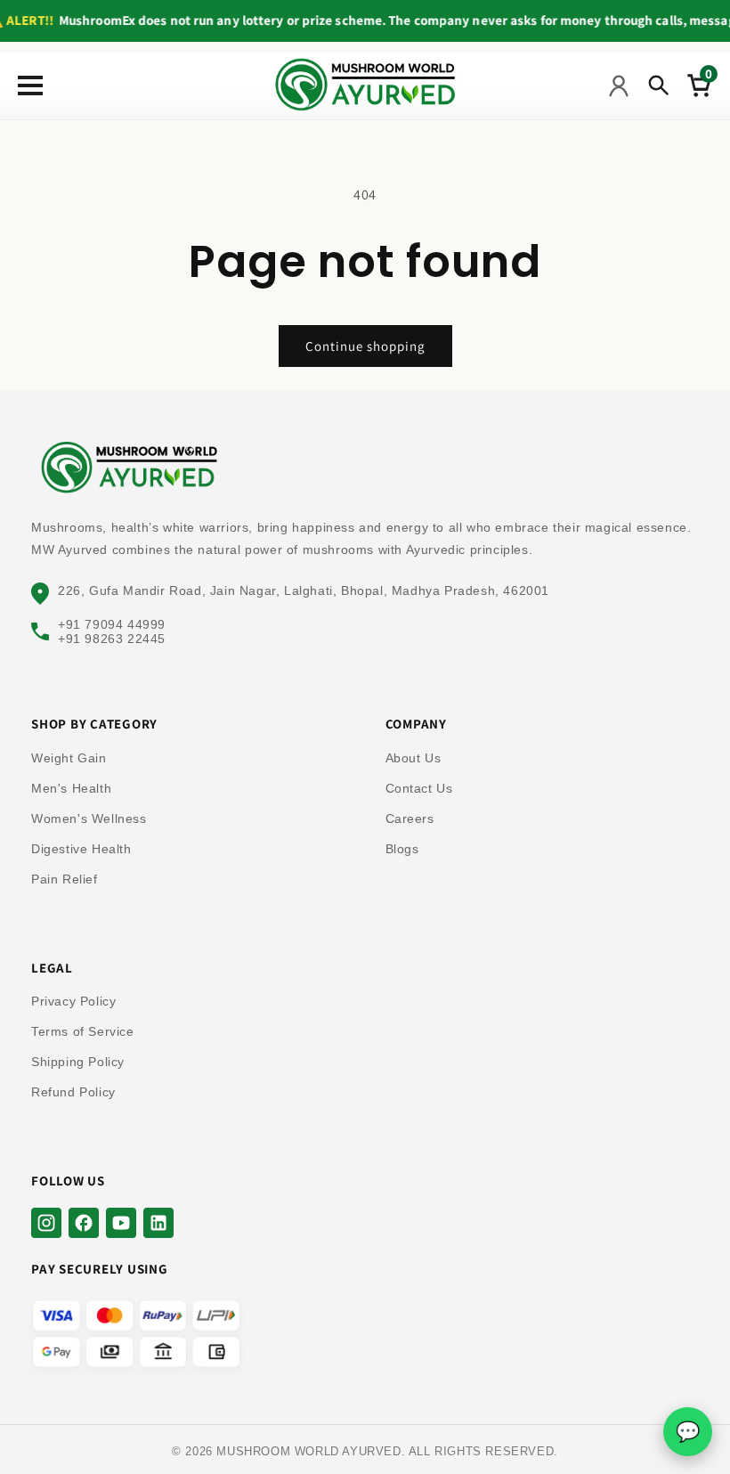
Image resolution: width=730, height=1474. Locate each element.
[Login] (618, 85)
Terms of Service (82, 1031)
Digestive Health (81, 849)
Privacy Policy (73, 1001)
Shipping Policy (78, 1062)
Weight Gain (69, 758)
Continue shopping (365, 346)
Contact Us (419, 788)
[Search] (658, 85)
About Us (413, 758)
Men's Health (71, 788)
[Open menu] (26, 85)
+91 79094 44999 (112, 624)
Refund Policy (73, 1092)
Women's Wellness (89, 818)
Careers (409, 818)
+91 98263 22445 (112, 638)
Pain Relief (64, 879)
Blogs (402, 849)
